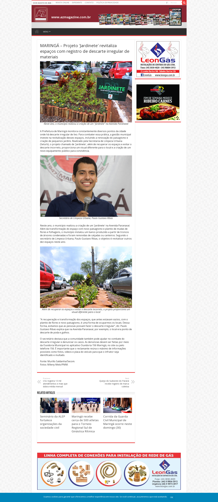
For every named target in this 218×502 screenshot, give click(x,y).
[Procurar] (184, 2)
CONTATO (89, 2)
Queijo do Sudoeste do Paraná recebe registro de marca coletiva (114, 382)
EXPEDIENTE (77, 2)
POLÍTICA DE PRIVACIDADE (107, 2)
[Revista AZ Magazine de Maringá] (109, 16)
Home (37, 31)
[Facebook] (167, 3)
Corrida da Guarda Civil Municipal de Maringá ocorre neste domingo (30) (117, 421)
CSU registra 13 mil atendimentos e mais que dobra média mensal (55, 382)
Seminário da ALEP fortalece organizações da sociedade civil (52, 421)
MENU (45, 31)
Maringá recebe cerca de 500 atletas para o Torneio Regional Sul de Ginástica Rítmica (85, 423)
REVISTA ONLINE (62, 2)
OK (171, 497)
